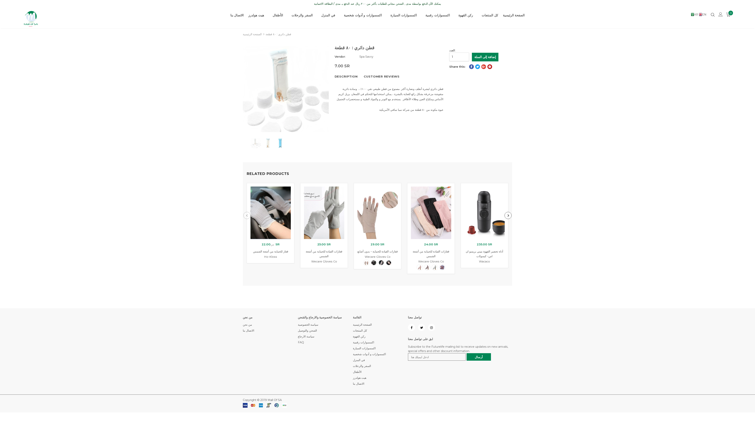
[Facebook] (411, 327)
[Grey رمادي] (435, 267)
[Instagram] (431, 327)
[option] (286, 89)
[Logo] (47, 19)
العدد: (452, 50)
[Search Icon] (713, 15)
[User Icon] (720, 14)
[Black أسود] (374, 263)
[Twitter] (421, 327)
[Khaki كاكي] (381, 263)
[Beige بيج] (366, 263)
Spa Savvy (366, 56)
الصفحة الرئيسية (252, 34)
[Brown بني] (442, 267)
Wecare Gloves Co (324, 261)
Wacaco (484, 261)
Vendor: (340, 56)
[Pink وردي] (389, 263)
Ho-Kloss (270, 257)
